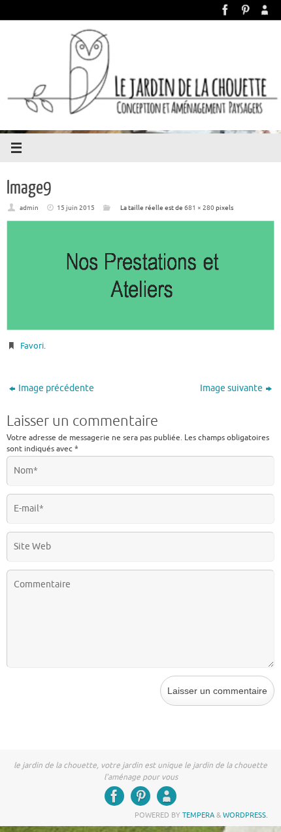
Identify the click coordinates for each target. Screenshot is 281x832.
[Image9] (140, 275)
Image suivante (231, 388)
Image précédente (56, 388)
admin (29, 207)
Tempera (198, 815)
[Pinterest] (245, 10)
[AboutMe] (264, 10)
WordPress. (245, 815)
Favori (32, 345)
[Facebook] (225, 10)
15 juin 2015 (76, 207)
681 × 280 (199, 207)
